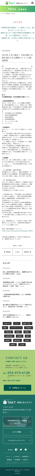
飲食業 (13, 344)
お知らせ (7, 323)
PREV (8, 252)
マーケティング (16, 327)
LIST (17, 252)
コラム (21, 286)
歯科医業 (17, 340)
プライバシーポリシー (12, 463)
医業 (27, 336)
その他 (22, 344)
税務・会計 (15, 317)
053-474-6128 (18, 373)
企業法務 (8, 332)
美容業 (27, 340)
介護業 (19, 336)
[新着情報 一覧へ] (32, 263)
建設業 (8, 340)
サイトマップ (25, 463)
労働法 (27, 332)
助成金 (18, 332)
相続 (9, 296)
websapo (17, 473)
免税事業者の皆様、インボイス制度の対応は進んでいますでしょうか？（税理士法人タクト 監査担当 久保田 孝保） (17, 284)
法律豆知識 (9, 336)
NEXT (26, 252)
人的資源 (18, 274)
